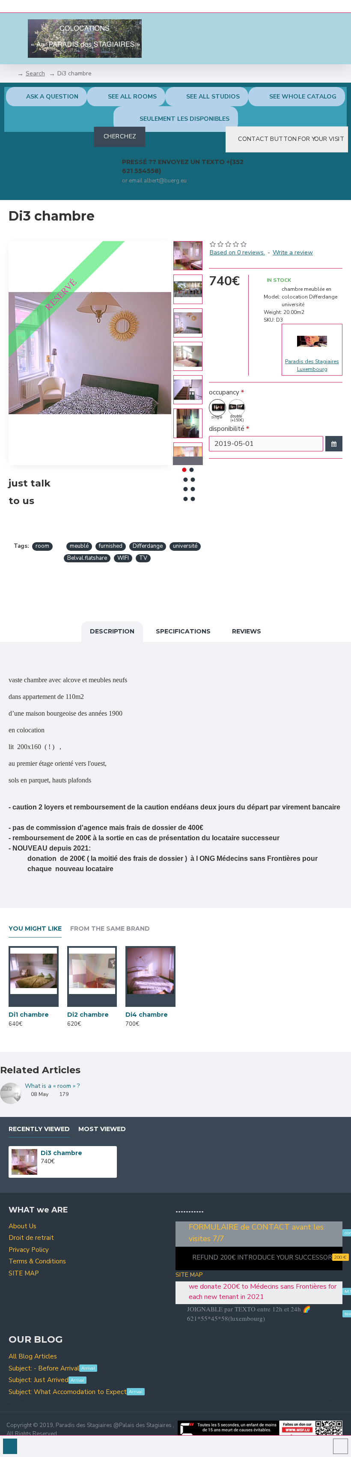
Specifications (183, 631)
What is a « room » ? (52, 1086)
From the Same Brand (110, 928)
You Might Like (35, 928)
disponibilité (226, 428)
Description (112, 631)
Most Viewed (102, 1129)
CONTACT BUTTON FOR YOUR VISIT (291, 139)
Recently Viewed (39, 1129)
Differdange (148, 546)
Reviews (246, 631)
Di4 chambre (146, 1014)
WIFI (123, 558)
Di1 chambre (29, 1014)
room (42, 546)
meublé (79, 546)
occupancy (224, 392)
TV (143, 558)
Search (35, 73)
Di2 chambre (88, 1014)
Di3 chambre (61, 1153)
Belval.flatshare (87, 558)
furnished (110, 546)
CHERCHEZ (120, 136)
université (185, 546)
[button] (188, 243)
